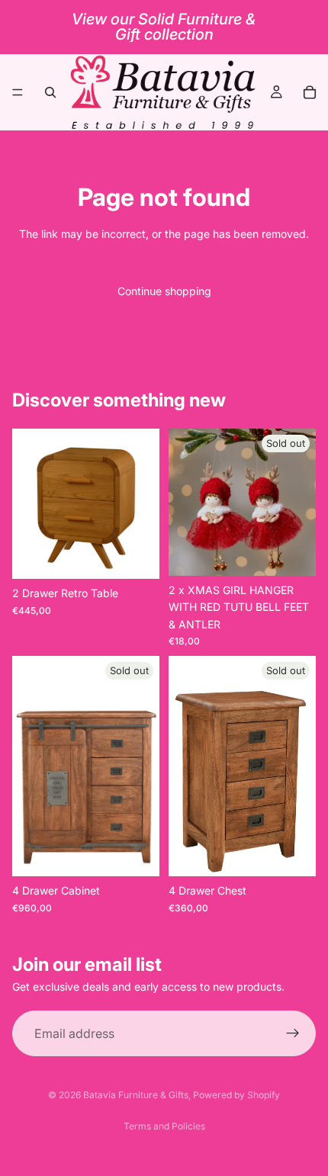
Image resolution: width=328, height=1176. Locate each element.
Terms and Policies (164, 1126)
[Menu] (17, 92)
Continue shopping (164, 290)
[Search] (50, 92)
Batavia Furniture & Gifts (135, 1094)
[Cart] (309, 92)
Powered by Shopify (236, 1094)
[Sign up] (293, 1033)
